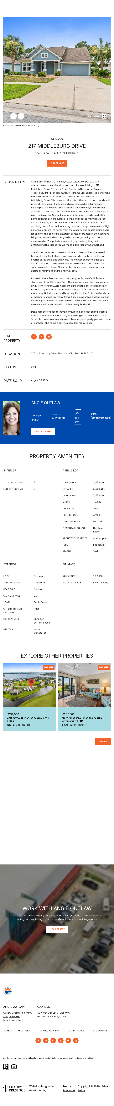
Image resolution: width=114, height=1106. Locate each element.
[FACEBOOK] (38, 1040)
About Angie (24, 1030)
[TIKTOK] (61, 1040)
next (21, 116)
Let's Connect (100, 1031)
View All (103, 741)
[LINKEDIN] (53, 1040)
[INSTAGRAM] (46, 1040)
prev (13, 116)
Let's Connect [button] (57, 929)
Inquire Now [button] (57, 163)
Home (7, 1030)
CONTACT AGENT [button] (43, 431)
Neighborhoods (76, 1030)
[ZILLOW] (76, 1040)
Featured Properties (49, 1030)
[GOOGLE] (68, 1040)
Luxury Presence (69, 1088)
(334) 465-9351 (78, 418)
